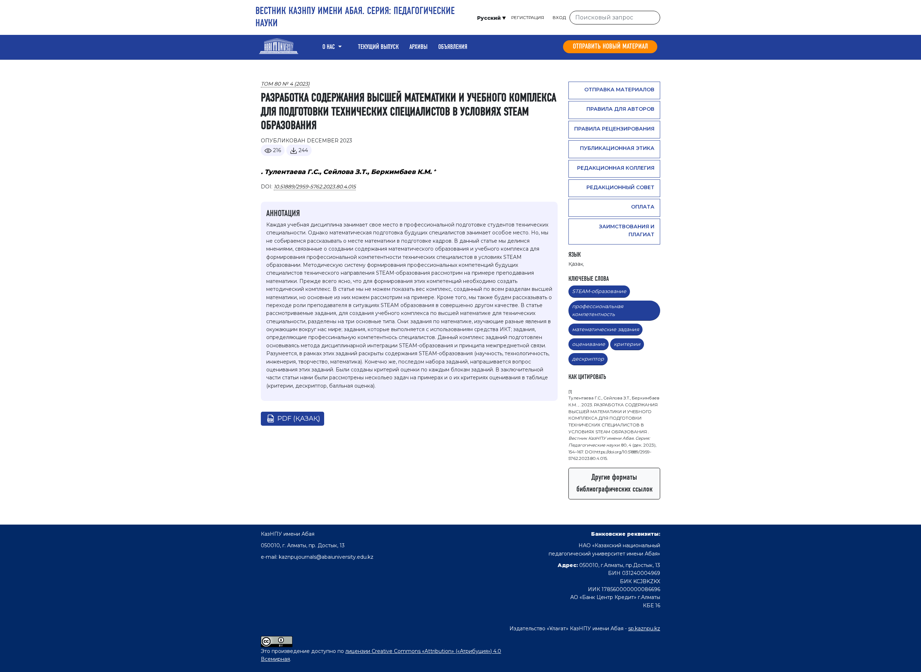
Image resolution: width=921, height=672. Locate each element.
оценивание (588, 344)
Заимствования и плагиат (626, 230)
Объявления (452, 47)
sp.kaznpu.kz (644, 628)
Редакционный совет (620, 187)
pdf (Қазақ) (298, 418)
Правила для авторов (620, 109)
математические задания (605, 329)
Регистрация (527, 17)
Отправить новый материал (610, 46)
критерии (627, 344)
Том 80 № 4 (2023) (285, 84)
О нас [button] (329, 47)
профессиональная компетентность (597, 310)
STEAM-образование (599, 291)
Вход (559, 17)
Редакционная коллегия (615, 168)
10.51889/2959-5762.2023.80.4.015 (315, 186)
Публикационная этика (617, 148)
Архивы (418, 47)
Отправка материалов (619, 89)
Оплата (642, 207)
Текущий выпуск (378, 47)
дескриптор (588, 359)
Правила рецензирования (614, 128)
